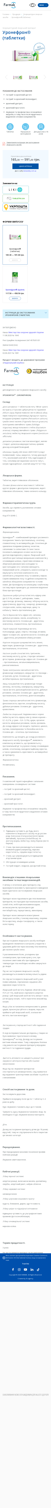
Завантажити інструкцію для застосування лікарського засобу (23, 143)
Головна (6, 14)
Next (45, 77)
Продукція (16, 14)
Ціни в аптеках (25, 166)
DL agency (29, 1279)
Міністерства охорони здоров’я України (26, 332)
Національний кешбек (13, 362)
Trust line (25, 1264)
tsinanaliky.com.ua (30, 171)
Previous (6, 77)
